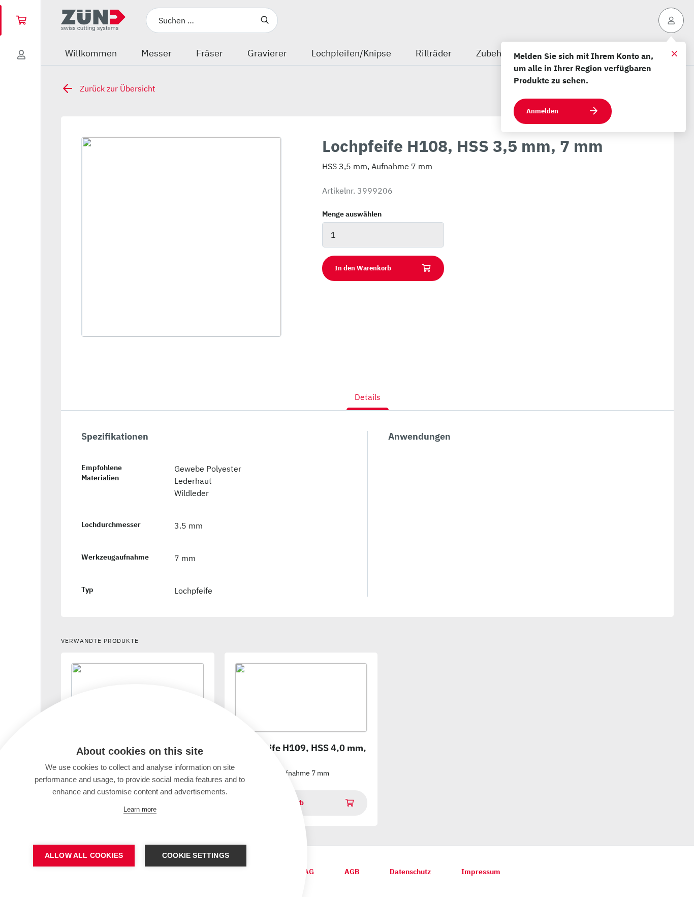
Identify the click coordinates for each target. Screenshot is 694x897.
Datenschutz (410, 871)
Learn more (139, 809)
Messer (156, 53)
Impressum (480, 871)
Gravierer (267, 53)
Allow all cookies (84, 855)
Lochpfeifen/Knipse (351, 53)
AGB (351, 871)
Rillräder (434, 53)
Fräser (209, 53)
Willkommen (91, 53)
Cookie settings (195, 855)
